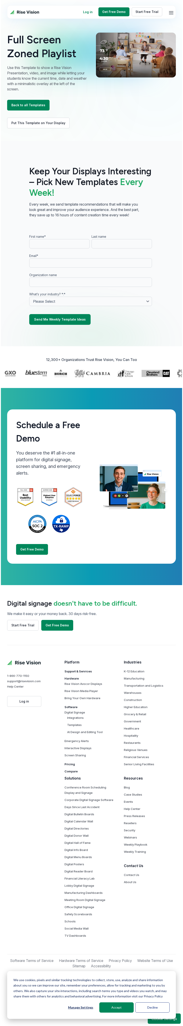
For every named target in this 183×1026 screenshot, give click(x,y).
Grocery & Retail (135, 714)
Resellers (130, 823)
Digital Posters (74, 864)
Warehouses (132, 692)
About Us (130, 882)
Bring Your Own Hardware (82, 698)
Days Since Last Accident (82, 807)
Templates (74, 725)
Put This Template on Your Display (38, 123)
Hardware (71, 678)
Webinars (130, 837)
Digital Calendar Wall (78, 821)
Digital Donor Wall (76, 835)
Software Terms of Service (32, 960)
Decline (152, 1007)
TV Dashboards (75, 935)
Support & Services (78, 671)
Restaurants (132, 742)
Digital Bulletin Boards (79, 814)
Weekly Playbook (135, 844)
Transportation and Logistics (143, 685)
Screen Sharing (75, 755)
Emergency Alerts (76, 741)
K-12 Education (134, 671)
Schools (70, 921)
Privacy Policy (153, 996)
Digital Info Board (76, 850)
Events (128, 801)
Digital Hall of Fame (77, 843)
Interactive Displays (78, 748)
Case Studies (133, 794)
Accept (116, 1007)
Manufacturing (134, 678)
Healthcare (131, 728)
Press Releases (134, 816)
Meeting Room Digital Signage (84, 900)
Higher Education (136, 707)
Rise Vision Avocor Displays (83, 684)
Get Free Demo (114, 12)
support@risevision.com (24, 681)
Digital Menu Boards (78, 857)
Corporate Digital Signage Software (88, 800)
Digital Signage (74, 712)
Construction (133, 700)
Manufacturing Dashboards (83, 893)
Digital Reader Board (78, 871)
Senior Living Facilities (139, 764)
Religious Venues (136, 750)
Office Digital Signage (79, 907)
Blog (127, 787)
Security (129, 830)
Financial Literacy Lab (79, 878)
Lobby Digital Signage (79, 885)
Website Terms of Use (155, 960)
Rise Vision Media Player (81, 691)
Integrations (75, 717)
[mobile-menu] (171, 12)
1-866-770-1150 (18, 676)
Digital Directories (76, 828)
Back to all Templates (28, 105)
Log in (88, 12)
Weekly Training (135, 851)
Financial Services (136, 757)
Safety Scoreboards (78, 914)
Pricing (69, 764)
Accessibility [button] (101, 966)
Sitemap (78, 966)
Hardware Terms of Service (81, 960)
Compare (71, 771)
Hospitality (131, 735)
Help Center (15, 686)
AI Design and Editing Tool (85, 732)
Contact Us (131, 875)
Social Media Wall (76, 928)
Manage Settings (80, 1007)
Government (132, 721)
